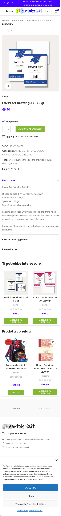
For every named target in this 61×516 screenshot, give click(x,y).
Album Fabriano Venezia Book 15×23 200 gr (45, 368)
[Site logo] (29, 10)
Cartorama (44, 408)
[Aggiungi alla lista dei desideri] (24, 274)
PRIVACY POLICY (35, 511)
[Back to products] (7, 30)
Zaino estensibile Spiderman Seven (16, 366)
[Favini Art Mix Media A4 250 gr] (45, 283)
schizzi (5, 163)
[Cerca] (48, 11)
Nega (31, 495)
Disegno (22, 159)
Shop (14, 20)
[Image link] (18, 426)
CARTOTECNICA (11, 154)
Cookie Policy (22, 511)
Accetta (30, 487)
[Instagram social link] (8, 3)
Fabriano (45, 375)
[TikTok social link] (12, 3)
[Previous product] (4, 30)
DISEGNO (7, 24)
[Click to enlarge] (7, 86)
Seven (16, 372)
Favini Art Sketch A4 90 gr (16, 299)
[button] (56, 460)
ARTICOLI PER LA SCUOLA (34, 20)
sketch (13, 163)
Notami (16, 408)
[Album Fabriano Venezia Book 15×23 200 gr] (45, 350)
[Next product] (11, 30)
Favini (5, 96)
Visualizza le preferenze (30, 503)
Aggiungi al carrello (30, 129)
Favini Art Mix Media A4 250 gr (45, 299)
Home (5, 20)
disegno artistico (35, 159)
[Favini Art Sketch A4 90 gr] (16, 283)
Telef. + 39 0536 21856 (16, 443)
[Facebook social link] (4, 3)
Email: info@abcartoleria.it (18, 447)
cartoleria (12, 159)
